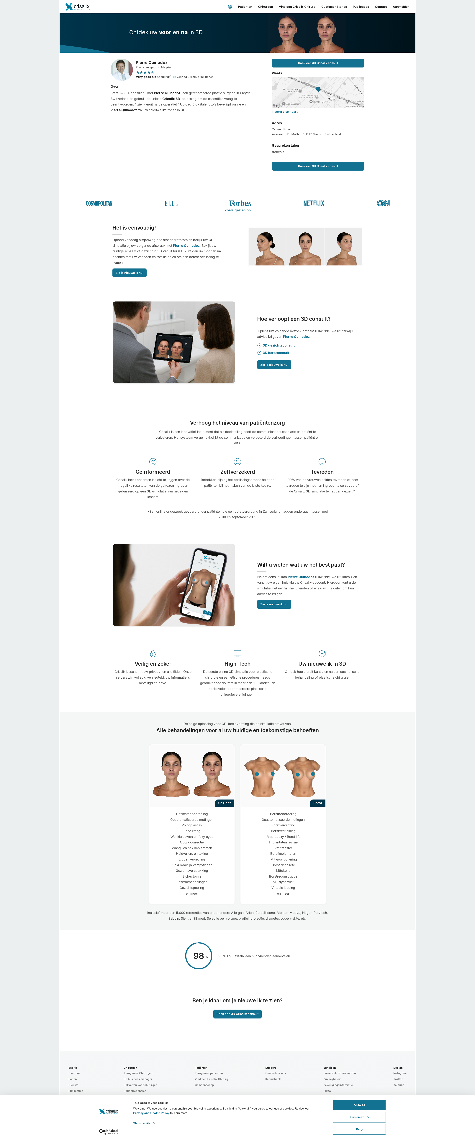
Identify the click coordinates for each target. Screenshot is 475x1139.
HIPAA (327, 1090)
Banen (72, 1079)
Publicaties (361, 7)
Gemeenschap (204, 1085)
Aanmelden (401, 7)
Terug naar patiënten (209, 1073)
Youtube (398, 1085)
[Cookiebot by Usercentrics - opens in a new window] (108, 1132)
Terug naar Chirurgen (138, 1073)
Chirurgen (265, 7)
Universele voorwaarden (339, 1073)
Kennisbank (273, 1079)
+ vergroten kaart (285, 111)
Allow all (359, 1104)
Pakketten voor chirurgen (140, 1085)
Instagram (400, 1073)
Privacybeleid (332, 1079)
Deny (359, 1129)
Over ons (74, 1073)
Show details (141, 1123)
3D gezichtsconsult (279, 345)
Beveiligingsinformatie (338, 1085)
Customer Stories (334, 7)
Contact (381, 7)
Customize (357, 1117)
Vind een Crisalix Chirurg (297, 7)
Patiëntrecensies (135, 1090)
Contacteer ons (275, 1073)
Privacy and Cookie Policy (151, 1113)
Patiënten (245, 7)
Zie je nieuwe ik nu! (129, 273)
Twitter (398, 1079)
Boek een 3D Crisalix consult (318, 63)
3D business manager (138, 1079)
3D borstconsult (276, 353)
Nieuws (73, 1085)
